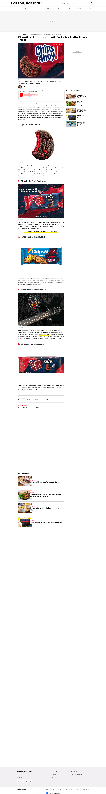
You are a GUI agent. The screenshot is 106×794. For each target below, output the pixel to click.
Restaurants (61, 8)
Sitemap (54, 774)
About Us (54, 771)
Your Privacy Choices (54, 793)
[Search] (92, 3)
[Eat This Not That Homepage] (26, 3)
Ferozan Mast (27, 86)
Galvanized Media (52, 789)
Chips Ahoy (21, 103)
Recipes (71, 8)
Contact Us (55, 777)
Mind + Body (89, 8)
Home (19, 34)
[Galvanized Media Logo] (21, 789)
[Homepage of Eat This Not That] (24, 771)
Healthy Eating (29, 8)
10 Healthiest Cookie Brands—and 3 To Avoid (45, 231)
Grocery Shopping (32, 407)
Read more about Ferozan (45, 399)
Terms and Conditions (76, 774)
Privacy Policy (74, 771)
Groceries (40, 8)
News (19, 8)
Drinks (80, 8)
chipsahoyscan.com (44, 334)
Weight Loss (50, 8)
